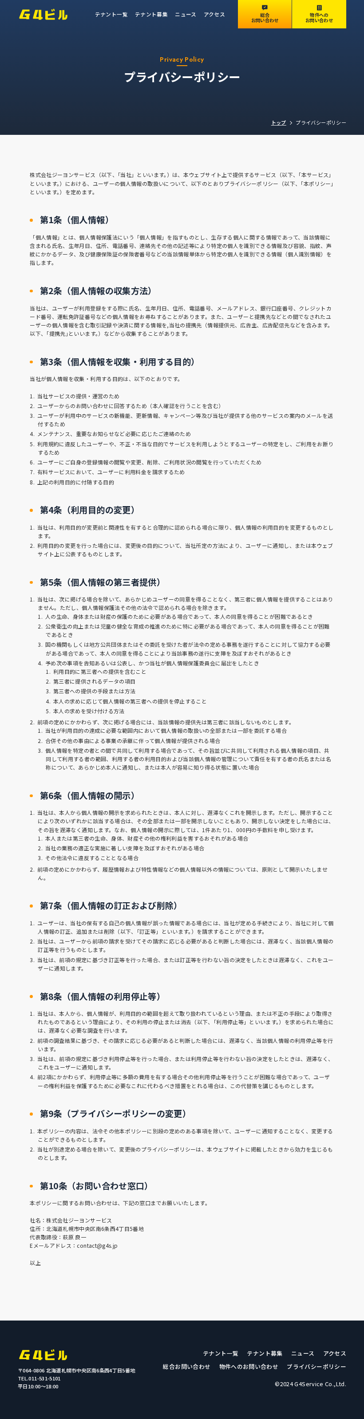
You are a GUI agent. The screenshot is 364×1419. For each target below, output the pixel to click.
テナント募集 (151, 14)
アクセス (214, 14)
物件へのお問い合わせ (249, 1366)
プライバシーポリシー (316, 1366)
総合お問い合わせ (186, 1366)
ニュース (185, 14)
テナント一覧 (111, 14)
